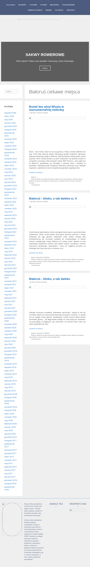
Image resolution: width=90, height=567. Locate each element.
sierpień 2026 (10, 113)
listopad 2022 (10, 232)
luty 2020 (8, 344)
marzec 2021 (10, 301)
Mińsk (50, 261)
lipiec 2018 (9, 413)
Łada (49, 337)
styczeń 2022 (10, 265)
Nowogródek (55, 337)
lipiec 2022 (9, 248)
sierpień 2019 (10, 367)
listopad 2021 (10, 271)
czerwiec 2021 (10, 291)
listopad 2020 (10, 314)
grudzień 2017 (10, 437)
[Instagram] (82, 8)
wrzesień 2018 (10, 407)
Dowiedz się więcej (36, 172)
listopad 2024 (10, 149)
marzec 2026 (10, 123)
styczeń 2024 (10, 182)
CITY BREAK (43, 5)
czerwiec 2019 (10, 374)
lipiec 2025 (9, 142)
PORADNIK (48, 10)
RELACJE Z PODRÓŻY (43, 257)
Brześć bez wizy (70, 181)
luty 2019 (8, 387)
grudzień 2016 (10, 480)
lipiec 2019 (9, 370)
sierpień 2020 (10, 327)
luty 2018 (8, 430)
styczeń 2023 (10, 225)
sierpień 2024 (10, 162)
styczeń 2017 (10, 477)
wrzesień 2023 (10, 198)
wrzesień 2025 (10, 139)
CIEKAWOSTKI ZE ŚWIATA (35, 10)
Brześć (45, 337)
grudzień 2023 (10, 185)
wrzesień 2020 (10, 324)
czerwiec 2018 (10, 417)
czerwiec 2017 (10, 460)
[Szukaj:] (11, 91)
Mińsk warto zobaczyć (59, 261)
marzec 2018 (10, 427)
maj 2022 (8, 251)
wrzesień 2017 (10, 450)
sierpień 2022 (10, 244)
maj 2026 (8, 119)
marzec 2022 (10, 258)
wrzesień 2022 (10, 241)
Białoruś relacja (49, 181)
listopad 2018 (10, 397)
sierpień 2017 (10, 453)
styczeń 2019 (10, 390)
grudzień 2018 (10, 394)
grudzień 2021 (10, 268)
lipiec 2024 (9, 165)
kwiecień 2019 (10, 380)
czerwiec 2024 (10, 168)
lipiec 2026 (9, 116)
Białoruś (33, 177)
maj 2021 (8, 294)
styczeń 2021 (10, 308)
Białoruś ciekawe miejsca (75, 179)
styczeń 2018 (10, 434)
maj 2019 (8, 377)
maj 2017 (8, 463)
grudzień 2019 (10, 351)
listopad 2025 (10, 129)
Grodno (45, 261)
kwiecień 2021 (10, 298)
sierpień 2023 (10, 201)
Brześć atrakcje (59, 181)
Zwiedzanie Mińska (35, 263)
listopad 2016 (10, 483)
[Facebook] (79, 8)
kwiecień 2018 (10, 423)
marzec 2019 (10, 384)
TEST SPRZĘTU (59, 10)
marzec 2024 (10, 175)
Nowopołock (71, 261)
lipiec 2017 (9, 456)
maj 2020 (8, 334)
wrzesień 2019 (10, 364)
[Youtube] (86, 8)
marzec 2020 (10, 341)
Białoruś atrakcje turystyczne (46, 179)
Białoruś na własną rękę (36, 181)
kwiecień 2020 (10, 337)
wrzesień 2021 (10, 281)
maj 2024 (8, 172)
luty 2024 (8, 178)
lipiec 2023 (9, 205)
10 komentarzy (35, 339)
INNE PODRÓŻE (54, 5)
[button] (3, 61)
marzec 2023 (10, 218)
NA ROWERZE (22, 5)
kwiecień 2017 (10, 466)
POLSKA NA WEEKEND (68, 5)
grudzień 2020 (10, 311)
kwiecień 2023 (10, 215)
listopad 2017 (10, 440)
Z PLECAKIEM (33, 5)
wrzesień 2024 (10, 158)
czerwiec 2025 (10, 145)
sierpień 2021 (10, 284)
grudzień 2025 (10, 126)
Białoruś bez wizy (61, 179)
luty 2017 (8, 473)
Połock (78, 261)
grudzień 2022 (10, 228)
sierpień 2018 (10, 410)
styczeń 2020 (10, 347)
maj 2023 (8, 211)
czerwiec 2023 (10, 208)
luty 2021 (8, 304)
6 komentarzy (35, 265)
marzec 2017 (10, 470)
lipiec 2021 (9, 288)
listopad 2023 (10, 189)
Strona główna (10, 5)
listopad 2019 (10, 354)
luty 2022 (8, 261)
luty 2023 (8, 222)
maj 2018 (8, 420)
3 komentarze (35, 185)
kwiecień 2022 (10, 255)
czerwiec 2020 (10, 331)
